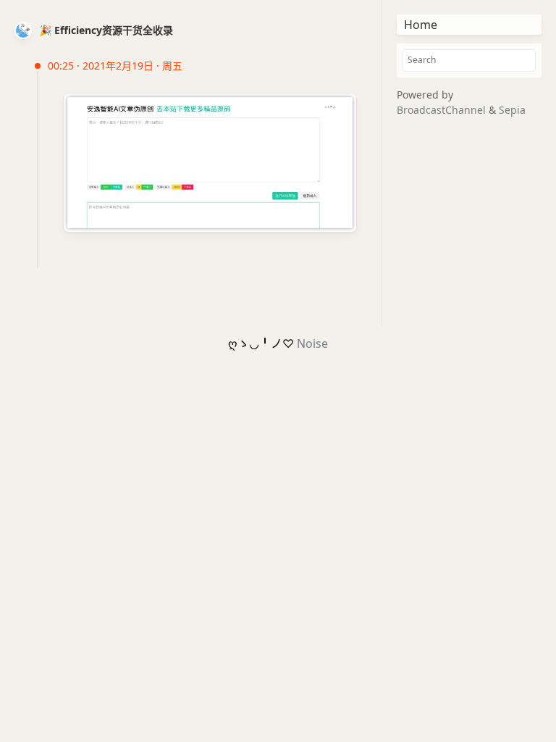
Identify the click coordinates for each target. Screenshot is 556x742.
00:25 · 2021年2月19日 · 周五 (115, 65)
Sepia (512, 110)
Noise (312, 343)
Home (420, 25)
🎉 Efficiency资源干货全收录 (106, 30)
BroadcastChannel (443, 110)
